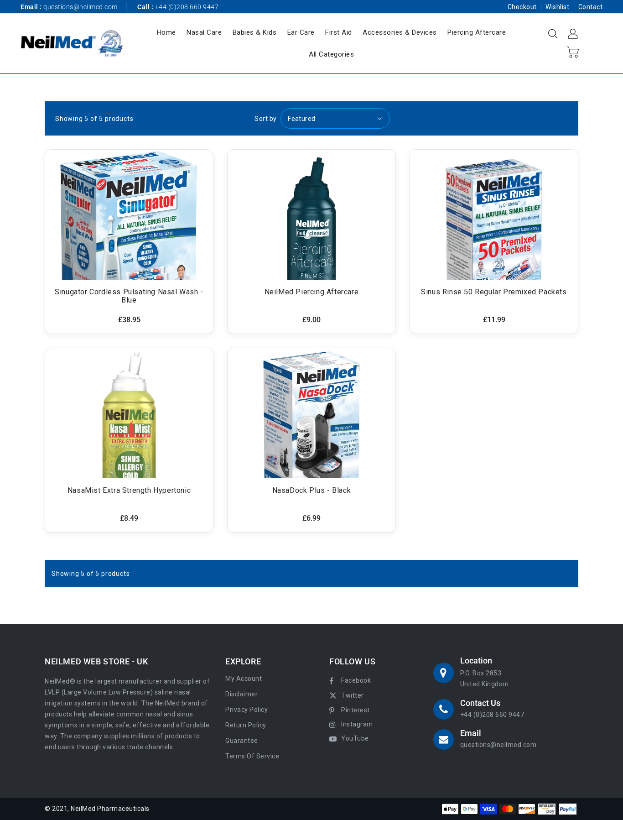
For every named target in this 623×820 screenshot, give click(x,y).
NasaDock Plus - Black (311, 490)
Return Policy (245, 725)
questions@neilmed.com (80, 6)
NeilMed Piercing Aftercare (312, 292)
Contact (590, 6)
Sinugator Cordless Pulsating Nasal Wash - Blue (129, 296)
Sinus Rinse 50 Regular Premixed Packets (493, 292)
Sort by (265, 118)
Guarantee (241, 740)
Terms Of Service (252, 756)
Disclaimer (241, 694)
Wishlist (557, 6)
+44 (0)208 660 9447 (492, 714)
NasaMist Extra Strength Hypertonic (129, 490)
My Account (243, 678)
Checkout (522, 6)
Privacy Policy (246, 709)
